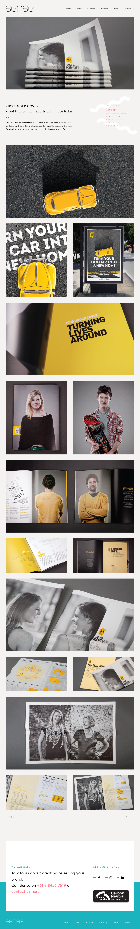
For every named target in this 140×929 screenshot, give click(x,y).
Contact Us (129, 8)
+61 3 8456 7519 (51, 885)
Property (104, 8)
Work (79, 8)
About (68, 8)
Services (91, 8)
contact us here (25, 891)
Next (128, 817)
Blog (116, 8)
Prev (11, 817)
